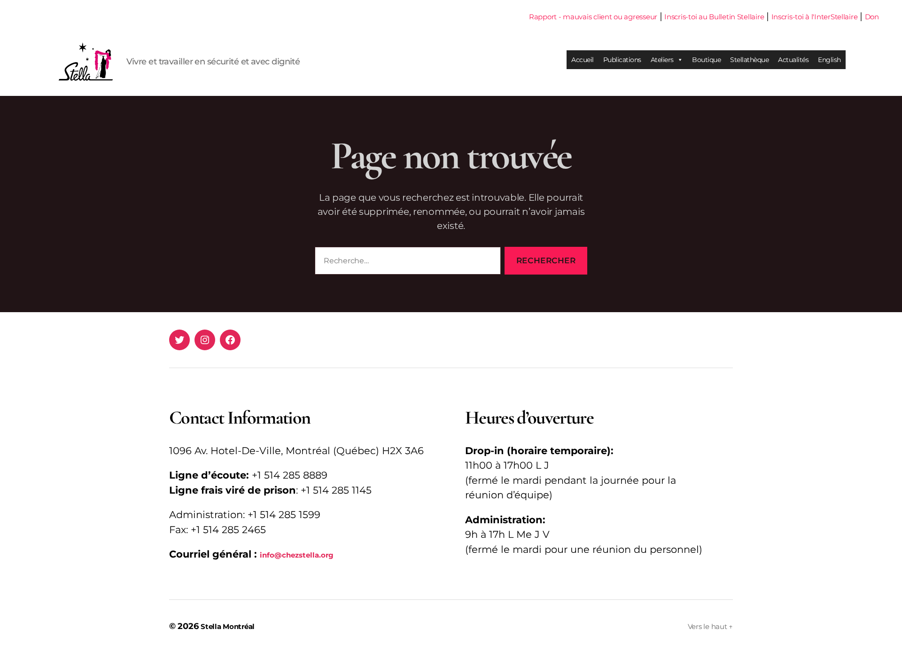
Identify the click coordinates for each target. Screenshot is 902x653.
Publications (622, 59)
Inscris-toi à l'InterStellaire (814, 16)
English (829, 59)
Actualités (793, 59)
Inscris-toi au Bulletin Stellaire (714, 16)
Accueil (582, 59)
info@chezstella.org (297, 555)
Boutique (706, 59)
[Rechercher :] (406, 262)
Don (872, 16)
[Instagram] (204, 340)
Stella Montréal (228, 626)
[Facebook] (230, 340)
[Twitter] (179, 340)
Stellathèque (749, 59)
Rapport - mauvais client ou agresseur (593, 16)
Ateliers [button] (662, 59)
